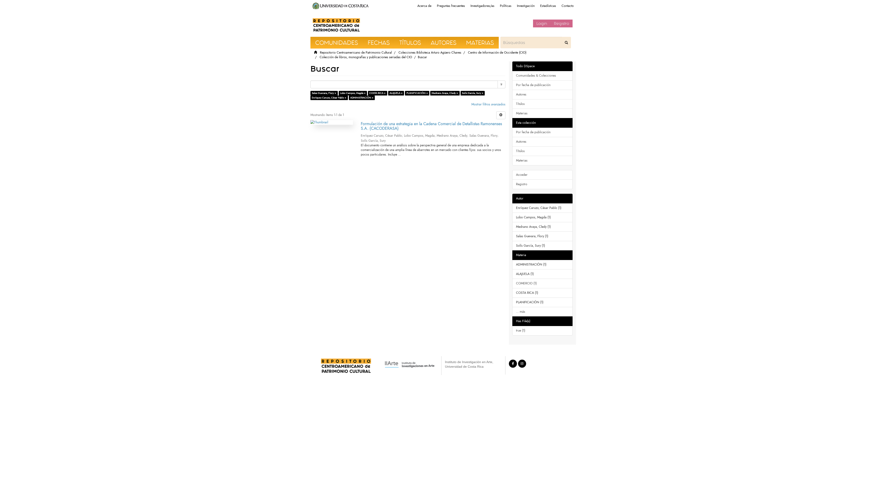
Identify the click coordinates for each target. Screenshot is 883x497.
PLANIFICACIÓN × (417, 93)
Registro (561, 23)
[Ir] (566, 42)
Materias (522, 113)
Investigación (526, 6)
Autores (521, 94)
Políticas (505, 6)
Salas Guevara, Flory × (324, 93)
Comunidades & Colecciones (536, 75)
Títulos (520, 104)
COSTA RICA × (377, 93)
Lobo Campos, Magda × (353, 93)
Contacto (568, 6)
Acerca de (424, 6)
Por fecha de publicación (533, 85)
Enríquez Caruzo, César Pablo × (329, 97)
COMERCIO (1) (526, 283)
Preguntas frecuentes (451, 6)
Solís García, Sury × (472, 93)
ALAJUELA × (396, 93)
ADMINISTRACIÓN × (361, 97)
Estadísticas (548, 6)
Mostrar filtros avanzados (488, 104)
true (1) (520, 330)
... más (520, 311)
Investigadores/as (482, 6)
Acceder (522, 175)
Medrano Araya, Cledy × (445, 93)
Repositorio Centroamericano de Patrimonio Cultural (356, 52)
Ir (501, 84)
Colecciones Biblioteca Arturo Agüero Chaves (429, 52)
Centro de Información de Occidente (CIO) (497, 52)
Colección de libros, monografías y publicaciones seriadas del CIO (366, 57)
